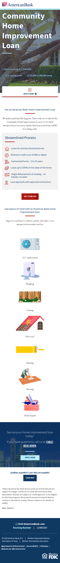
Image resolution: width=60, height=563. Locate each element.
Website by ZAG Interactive (13, 549)
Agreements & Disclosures (13, 546)
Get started (30, 196)
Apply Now (28, 94)
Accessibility (33, 546)
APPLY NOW (30, 457)
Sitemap (44, 546)
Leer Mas (30, 477)
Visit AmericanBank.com (31, 524)
